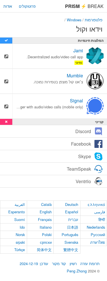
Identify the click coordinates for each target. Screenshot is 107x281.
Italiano (46, 227)
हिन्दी (101, 219)
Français (45, 219)
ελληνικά (96, 204)
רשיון (73, 263)
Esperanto (16, 211)
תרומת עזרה (90, 263)
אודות (7, 6)
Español (71, 211)
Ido (22, 227)
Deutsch (71, 204)
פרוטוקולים (27, 6)
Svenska (71, 242)
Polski (47, 234)
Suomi (19, 219)
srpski (20, 242)
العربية (20, 204)
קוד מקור (59, 263)
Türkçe (19, 249)
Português (70, 234)
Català (46, 204)
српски (46, 242)
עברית (73, 219)
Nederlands (96, 227)
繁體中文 (70, 249)
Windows (74, 19)
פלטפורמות (93, 19)
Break (84, 6)
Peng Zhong (77, 271)
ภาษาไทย (97, 242)
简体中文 (44, 249)
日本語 (72, 227)
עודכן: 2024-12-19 (34, 263)
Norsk (20, 234)
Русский (98, 234)
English (46, 211)
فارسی (99, 211)
